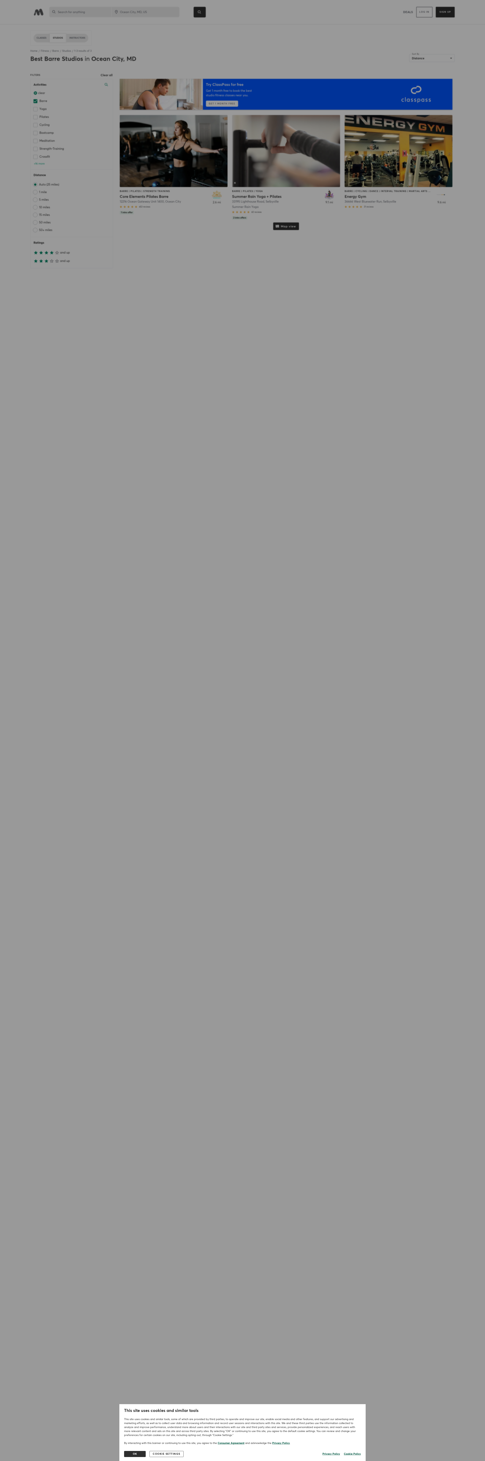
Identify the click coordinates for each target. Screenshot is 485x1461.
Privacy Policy (281, 1443)
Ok (135, 1454)
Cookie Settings (166, 1454)
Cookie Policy (352, 1454)
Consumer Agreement (231, 1443)
